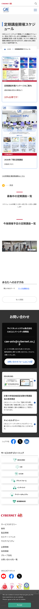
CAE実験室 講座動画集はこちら (13, 176)
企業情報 (5, 546)
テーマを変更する (23, 288)
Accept (19, 605)
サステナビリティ (7, 541)
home (9, 49)
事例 (3, 528)
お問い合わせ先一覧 (9, 559)
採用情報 (5, 551)
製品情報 (5, 532)
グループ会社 (6, 555)
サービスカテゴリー (9, 524)
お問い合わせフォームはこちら (19, 361)
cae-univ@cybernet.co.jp (19, 343)
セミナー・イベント (8, 536)
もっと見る (19, 299)
